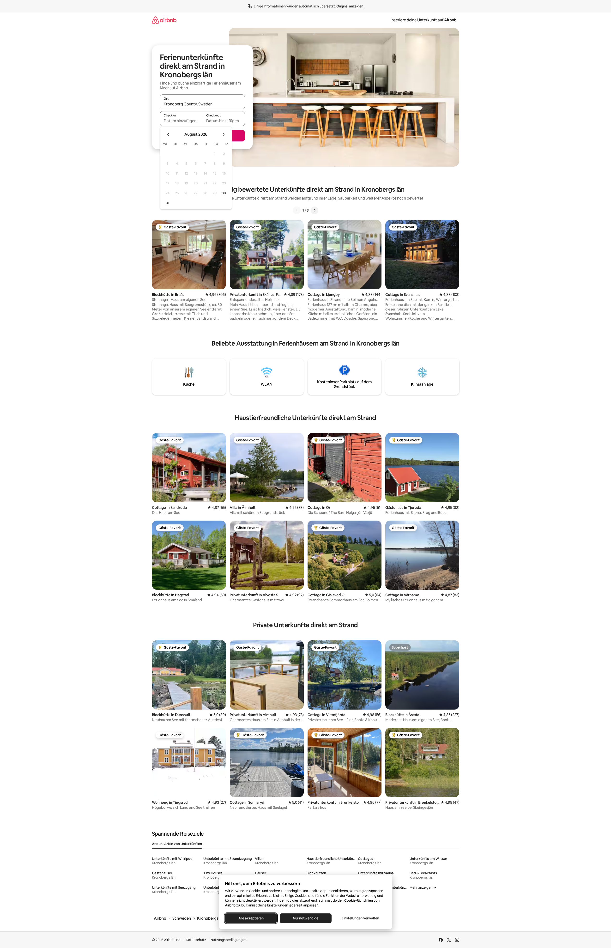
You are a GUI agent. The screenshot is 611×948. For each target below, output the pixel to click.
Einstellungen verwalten (360, 918)
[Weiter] (314, 210)
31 (167, 203)
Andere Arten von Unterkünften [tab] (177, 844)
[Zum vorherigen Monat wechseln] (168, 134)
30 (224, 193)
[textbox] (181, 121)
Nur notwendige (305, 918)
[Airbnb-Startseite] (164, 20)
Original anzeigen (349, 6)
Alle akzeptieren (250, 918)
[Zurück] (297, 210)
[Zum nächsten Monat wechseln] (223, 134)
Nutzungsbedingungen (229, 940)
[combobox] (202, 104)
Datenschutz (196, 940)
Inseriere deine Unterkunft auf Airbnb (423, 20)
